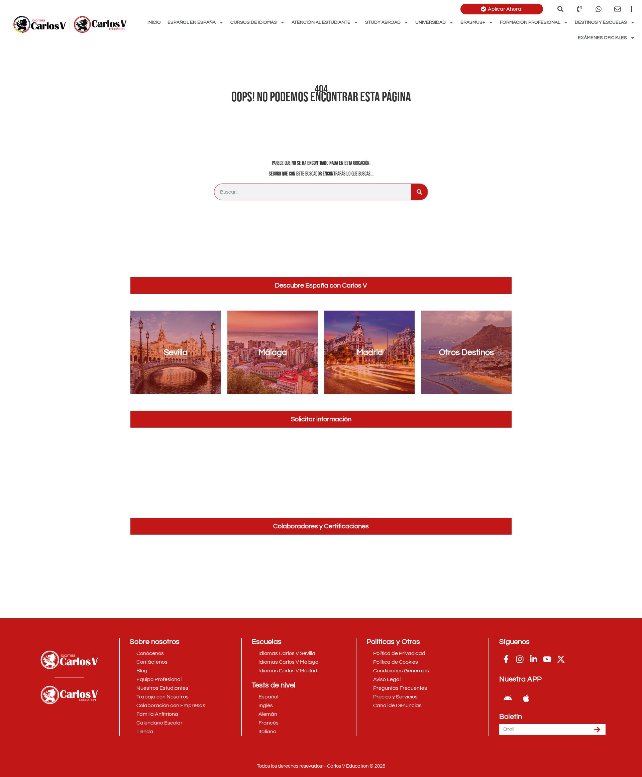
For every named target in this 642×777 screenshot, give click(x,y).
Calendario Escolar (159, 723)
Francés (268, 723)
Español (268, 696)
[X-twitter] (560, 659)
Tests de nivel (274, 685)
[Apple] (526, 698)
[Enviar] (597, 729)
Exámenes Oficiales (602, 37)
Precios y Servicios (395, 696)
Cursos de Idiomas (253, 22)
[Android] (507, 698)
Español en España (192, 22)
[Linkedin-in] (533, 659)
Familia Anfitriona (157, 714)
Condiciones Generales (401, 670)
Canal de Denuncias (397, 705)
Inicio (154, 22)
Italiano (267, 731)
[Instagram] (519, 659)
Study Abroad (383, 22)
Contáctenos (152, 662)
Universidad (430, 22)
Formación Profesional (530, 22)
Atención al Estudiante (321, 22)
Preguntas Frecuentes (400, 688)
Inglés (265, 705)
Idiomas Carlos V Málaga (288, 662)
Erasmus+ (472, 22)
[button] (560, 8)
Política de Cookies (395, 662)
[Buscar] (419, 192)
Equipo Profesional (159, 679)
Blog (141, 670)
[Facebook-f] (506, 659)
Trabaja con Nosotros (162, 696)
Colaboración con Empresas (170, 705)
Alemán (267, 714)
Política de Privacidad (399, 653)
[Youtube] (547, 659)
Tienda (144, 731)
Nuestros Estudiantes (162, 688)
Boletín (510, 716)
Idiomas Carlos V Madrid (287, 670)
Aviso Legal (387, 679)
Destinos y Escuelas (601, 22)
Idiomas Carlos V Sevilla (286, 653)
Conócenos (150, 653)
